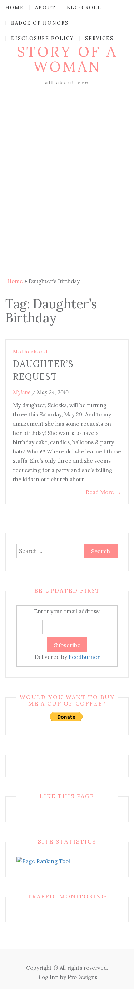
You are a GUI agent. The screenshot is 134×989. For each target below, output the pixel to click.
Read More (103, 492)
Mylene (21, 392)
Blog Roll (84, 7)
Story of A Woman (67, 59)
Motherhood (30, 352)
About (45, 7)
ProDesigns (82, 977)
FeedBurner (84, 657)
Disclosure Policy (42, 38)
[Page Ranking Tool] (43, 860)
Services (99, 38)
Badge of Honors (40, 23)
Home (14, 7)
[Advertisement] (67, 158)
